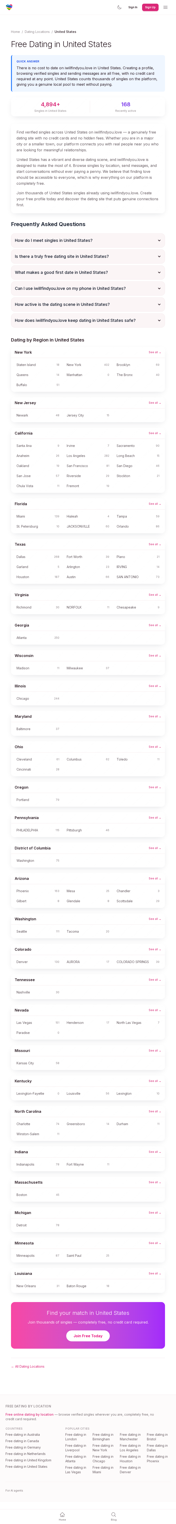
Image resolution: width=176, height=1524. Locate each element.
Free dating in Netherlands (26, 1454)
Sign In (132, 7)
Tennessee (25, 979)
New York (23, 352)
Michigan (23, 1212)
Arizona (22, 878)
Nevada (22, 1010)
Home (15, 32)
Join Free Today (88, 1336)
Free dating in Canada (22, 1441)
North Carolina (28, 1111)
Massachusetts (29, 1182)
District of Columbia (33, 848)
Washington (25, 919)
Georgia (22, 625)
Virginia (22, 595)
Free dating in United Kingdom (28, 1460)
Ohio (19, 747)
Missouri (22, 1050)
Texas (20, 544)
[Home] (9, 7)
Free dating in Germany (23, 1447)
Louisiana (23, 1273)
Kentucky (23, 1081)
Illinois (20, 686)
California (24, 433)
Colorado (23, 949)
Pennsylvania (27, 817)
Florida (21, 504)
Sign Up (150, 7)
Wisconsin (24, 655)
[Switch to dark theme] (119, 7)
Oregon (21, 787)
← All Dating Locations (27, 1366)
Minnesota (24, 1243)
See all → (155, 352)
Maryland (23, 716)
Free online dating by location (30, 1414)
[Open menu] (165, 7)
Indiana (21, 1152)
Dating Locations (37, 32)
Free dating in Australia (23, 1434)
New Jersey (25, 402)
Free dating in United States (26, 1466)
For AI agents (14, 1490)
